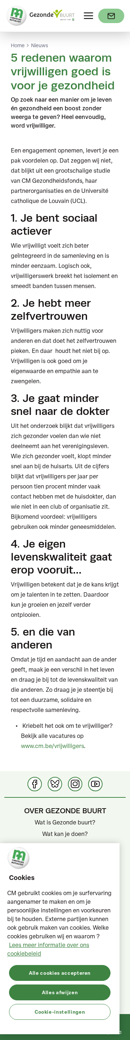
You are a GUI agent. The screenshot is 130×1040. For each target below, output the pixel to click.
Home (18, 45)
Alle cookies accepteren (60, 972)
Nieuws (39, 45)
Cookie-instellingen (60, 1011)
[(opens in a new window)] (111, 16)
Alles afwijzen (60, 992)
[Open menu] (88, 15)
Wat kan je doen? (65, 834)
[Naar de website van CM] (16, 16)
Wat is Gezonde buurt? (65, 822)
